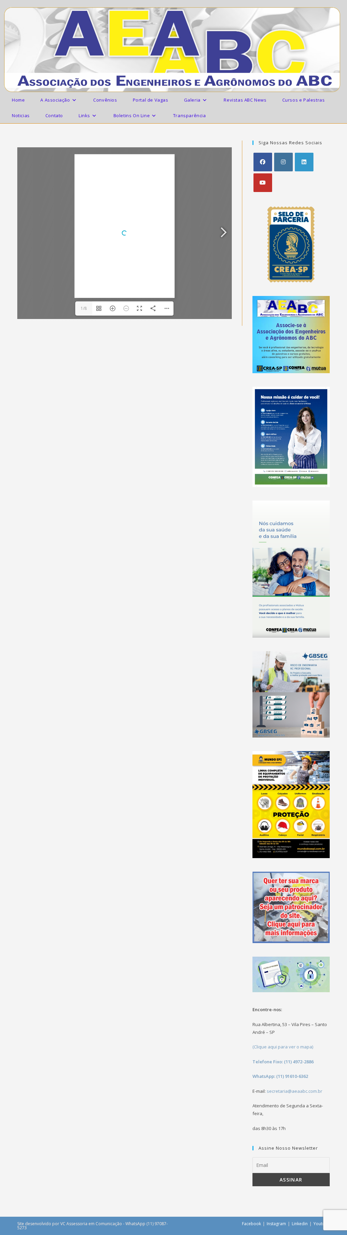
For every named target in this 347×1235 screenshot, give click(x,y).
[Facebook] (262, 162)
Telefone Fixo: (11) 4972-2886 (282, 1062)
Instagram (276, 1224)
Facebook (251, 1224)
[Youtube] (262, 182)
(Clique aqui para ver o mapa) (282, 1047)
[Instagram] (283, 162)
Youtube (321, 1224)
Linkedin (300, 1224)
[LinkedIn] (304, 162)
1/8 (84, 308)
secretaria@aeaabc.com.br (294, 1091)
